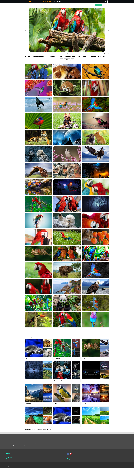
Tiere (61, 59)
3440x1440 (30, 450)
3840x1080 (38, 450)
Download (99, 5)
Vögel (72, 59)
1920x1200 (50, 450)
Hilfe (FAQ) (68, 459)
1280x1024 (26, 450)
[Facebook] (68, 454)
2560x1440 (22, 450)
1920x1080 (8, 450)
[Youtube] (71, 454)
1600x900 (19, 450)
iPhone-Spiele (8, 453)
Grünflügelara (66, 59)
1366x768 (11, 450)
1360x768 (57, 450)
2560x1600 (61, 450)
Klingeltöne (8, 454)
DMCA (26, 466)
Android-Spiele (8, 452)
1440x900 (42, 450)
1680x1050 (46, 450)
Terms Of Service (22, 466)
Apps (7, 458)
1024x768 (53, 450)
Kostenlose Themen (9, 457)
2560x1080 (34, 450)
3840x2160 (15, 450)
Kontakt (68, 458)
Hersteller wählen (69, 455)
